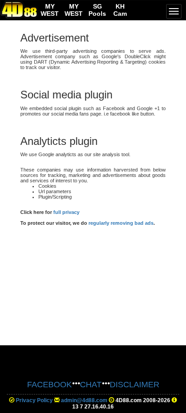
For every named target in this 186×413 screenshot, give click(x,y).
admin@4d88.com (84, 400)
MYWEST (50, 10)
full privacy (66, 212)
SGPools (97, 10)
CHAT (91, 384)
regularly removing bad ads (120, 223)
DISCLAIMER (134, 384)
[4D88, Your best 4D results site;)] (19, 9)
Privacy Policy (34, 400)
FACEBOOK (49, 384)
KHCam (120, 10)
